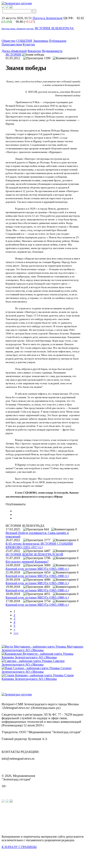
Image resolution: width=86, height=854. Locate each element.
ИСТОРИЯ (13, 54)
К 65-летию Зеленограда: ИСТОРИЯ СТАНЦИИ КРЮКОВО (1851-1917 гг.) (39, 545)
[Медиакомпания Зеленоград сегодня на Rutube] (3, 7)
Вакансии (34, 51)
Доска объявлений (14, 51)
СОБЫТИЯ (24, 40)
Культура (29, 44)
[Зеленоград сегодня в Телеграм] (7, 7)
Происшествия (12, 44)
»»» (16, 633)
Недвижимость (52, 51)
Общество (8, 40)
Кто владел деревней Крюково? (27, 561)
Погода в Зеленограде (48, 18)
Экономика (40, 40)
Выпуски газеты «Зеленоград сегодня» (18, 29)
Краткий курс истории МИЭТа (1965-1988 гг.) (37, 568)
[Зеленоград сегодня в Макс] (14, 7)
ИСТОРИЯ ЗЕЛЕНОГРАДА (54, 28)
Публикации (57, 40)
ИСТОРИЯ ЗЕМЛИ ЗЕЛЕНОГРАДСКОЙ (34, 554)
